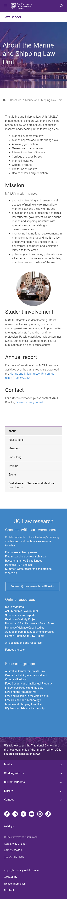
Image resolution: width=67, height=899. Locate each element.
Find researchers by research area (25, 556)
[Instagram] (40, 814)
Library (8, 790)
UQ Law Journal (15, 607)
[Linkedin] (15, 814)
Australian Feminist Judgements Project (29, 631)
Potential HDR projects (18, 564)
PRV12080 (18, 856)
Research (15, 100)
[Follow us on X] (23, 814)
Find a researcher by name (21, 552)
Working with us (14, 773)
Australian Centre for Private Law (25, 671)
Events (12, 474)
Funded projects (15, 649)
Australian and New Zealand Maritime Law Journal (31, 485)
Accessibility (10, 877)
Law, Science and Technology (23, 700)
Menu (5, 6)
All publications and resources (23, 642)
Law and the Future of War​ (21, 691)
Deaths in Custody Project (20, 619)
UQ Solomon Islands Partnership (24, 708)
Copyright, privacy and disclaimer (21, 870)
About (12, 431)
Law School (12, 17)
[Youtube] (31, 814)
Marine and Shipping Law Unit (43, 100)
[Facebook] (7, 814)
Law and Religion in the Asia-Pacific (26, 696)
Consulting (14, 457)
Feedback (9, 890)
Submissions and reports (20, 615)
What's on (11, 573)
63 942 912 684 (18, 843)
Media (8, 764)
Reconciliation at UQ (27, 753)
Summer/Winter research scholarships (28, 569)
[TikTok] (48, 814)
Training (13, 466)
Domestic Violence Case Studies (24, 627)
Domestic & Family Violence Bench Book (29, 623)
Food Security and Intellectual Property (28, 683)
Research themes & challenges (23, 560)
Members (14, 448)
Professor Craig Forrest (29, 402)
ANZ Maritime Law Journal (21, 611)
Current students (14, 782)
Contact (9, 799)
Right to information (15, 883)
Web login (9, 826)
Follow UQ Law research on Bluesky (32, 586)
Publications (16, 439)
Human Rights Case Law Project (24, 635)
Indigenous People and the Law (24, 687)
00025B (18, 850)
